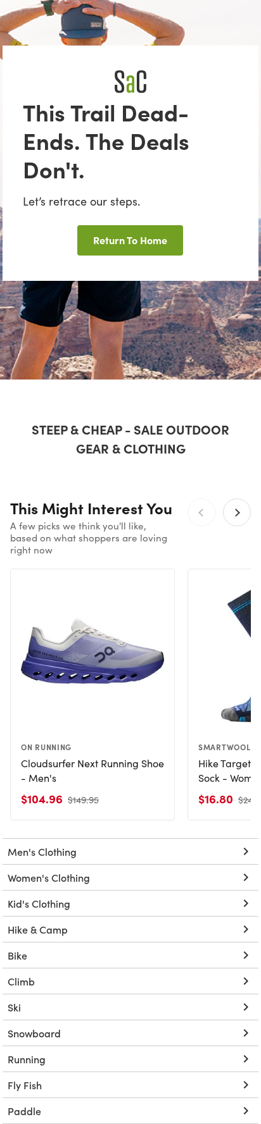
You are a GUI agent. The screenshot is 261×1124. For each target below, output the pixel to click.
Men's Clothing (42, 851)
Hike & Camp (38, 929)
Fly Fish (25, 1085)
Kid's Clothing (39, 903)
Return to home (130, 240)
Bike (17, 955)
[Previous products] (201, 512)
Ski (14, 1007)
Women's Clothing (49, 877)
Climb (21, 981)
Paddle (24, 1111)
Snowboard (34, 1033)
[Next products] (237, 512)
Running (27, 1059)
